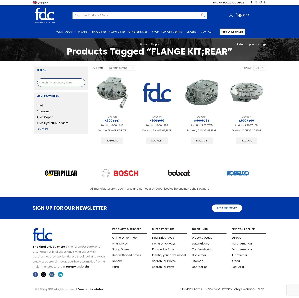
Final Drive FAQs (163, 238)
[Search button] (203, 15)
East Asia (238, 267)
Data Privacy (200, 244)
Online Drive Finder (125, 238)
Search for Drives (164, 261)
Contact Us (199, 267)
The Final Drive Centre (49, 247)
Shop (155, 31)
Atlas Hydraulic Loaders (52, 123)
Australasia (239, 255)
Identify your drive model (169, 255)
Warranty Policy (253, 289)
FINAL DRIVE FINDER (232, 31)
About (69, 31)
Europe (71, 267)
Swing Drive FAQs (163, 244)
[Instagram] (261, 2)
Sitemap (197, 261)
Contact (207, 31)
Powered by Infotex (90, 289)
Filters (99, 68)
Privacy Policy (231, 289)
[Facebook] (251, 2)
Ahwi (40, 106)
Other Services (137, 31)
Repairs (117, 261)
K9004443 (112, 121)
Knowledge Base (163, 249)
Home (59, 31)
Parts (116, 267)
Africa (236, 261)
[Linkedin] (265, 2)
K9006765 (201, 121)
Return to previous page (251, 44)
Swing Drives (117, 31)
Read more (112, 140)
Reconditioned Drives (126, 255)
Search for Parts (163, 267)
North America (242, 244)
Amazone (43, 111)
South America (242, 249)
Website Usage (202, 238)
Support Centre (171, 31)
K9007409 (246, 121)
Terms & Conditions (207, 289)
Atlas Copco (45, 117)
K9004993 (157, 121)
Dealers (191, 31)
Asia (85, 267)
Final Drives (99, 31)
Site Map (186, 289)
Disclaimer (199, 255)
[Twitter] (256, 2)
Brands (82, 31)
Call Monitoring (202, 249)
